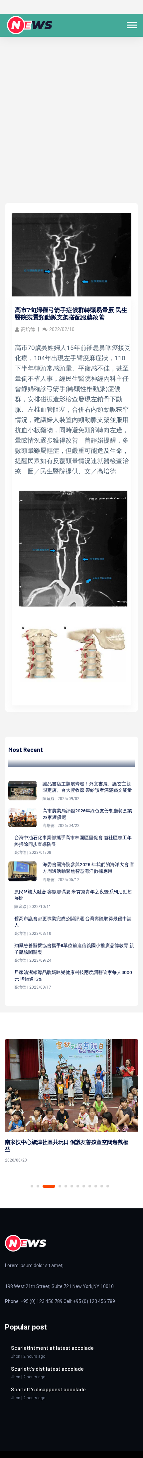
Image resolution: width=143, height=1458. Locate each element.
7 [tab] (77, 1186)
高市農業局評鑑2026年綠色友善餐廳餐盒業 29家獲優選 (87, 814)
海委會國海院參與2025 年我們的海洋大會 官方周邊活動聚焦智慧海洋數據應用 (88, 867)
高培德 (28, 329)
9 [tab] (89, 1186)
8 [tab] (83, 1186)
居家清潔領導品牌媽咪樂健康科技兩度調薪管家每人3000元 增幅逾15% (73, 975)
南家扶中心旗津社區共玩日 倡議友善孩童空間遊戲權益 (66, 1145)
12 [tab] (107, 1186)
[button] (131, 23)
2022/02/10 (61, 329)
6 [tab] (72, 1186)
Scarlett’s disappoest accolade (48, 1389)
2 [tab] (38, 1186)
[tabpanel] (71, 1102)
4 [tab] (60, 1186)
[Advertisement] (71, 128)
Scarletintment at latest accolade (52, 1347)
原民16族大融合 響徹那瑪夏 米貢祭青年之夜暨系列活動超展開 (73, 895)
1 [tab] (32, 1186)
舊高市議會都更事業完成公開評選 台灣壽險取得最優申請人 (73, 922)
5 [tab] (66, 1186)
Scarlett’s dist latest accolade (47, 1368)
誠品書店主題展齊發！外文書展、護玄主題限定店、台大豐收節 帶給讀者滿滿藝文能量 (87, 787)
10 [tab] (95, 1186)
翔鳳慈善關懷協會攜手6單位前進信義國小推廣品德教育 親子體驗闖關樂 (74, 948)
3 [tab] (49, 1186)
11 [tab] (101, 1186)
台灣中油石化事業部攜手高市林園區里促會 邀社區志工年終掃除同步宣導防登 (73, 841)
